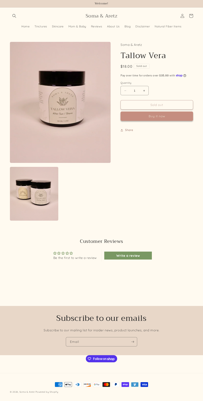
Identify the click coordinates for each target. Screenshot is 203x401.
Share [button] (129, 130)
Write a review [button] (128, 256)
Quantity (126, 82)
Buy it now (157, 116)
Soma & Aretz (27, 391)
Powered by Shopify (46, 391)
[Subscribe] (132, 341)
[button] (14, 16)
